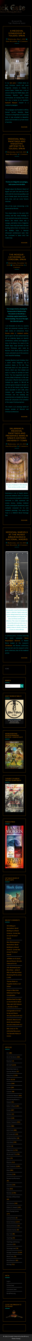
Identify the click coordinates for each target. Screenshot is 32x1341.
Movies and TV (11, 1154)
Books (8, 1079)
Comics (9, 1083)
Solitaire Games (11, 1230)
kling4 (8, 990)
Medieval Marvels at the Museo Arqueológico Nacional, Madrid (17, 535)
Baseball (9, 1061)
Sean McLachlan (11, 41)
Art (8, 1053)
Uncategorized (11, 1248)
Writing (9, 1264)
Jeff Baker (10, 958)
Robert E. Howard (12, 1207)
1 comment (24, 154)
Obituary (9, 1174)
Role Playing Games (13, 1211)
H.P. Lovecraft (11, 1134)
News (8, 1170)
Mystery (9, 1162)
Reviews (9, 1193)
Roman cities (9, 333)
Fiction (9, 1118)
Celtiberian (8, 645)
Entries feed (10, 1285)
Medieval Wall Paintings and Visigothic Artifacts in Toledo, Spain (17, 144)
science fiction (11, 1218)
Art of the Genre (11, 1057)
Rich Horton (10, 1203)
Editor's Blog (11, 1106)
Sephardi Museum (11, 103)
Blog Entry (10, 1075)
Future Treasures (12, 1122)
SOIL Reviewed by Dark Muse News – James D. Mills (13, 970)
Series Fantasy (11, 1222)
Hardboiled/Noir (12, 1138)
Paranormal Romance (13, 1178)
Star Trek (9, 1234)
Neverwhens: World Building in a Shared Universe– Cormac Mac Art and (13, 933)
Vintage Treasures (12, 1252)
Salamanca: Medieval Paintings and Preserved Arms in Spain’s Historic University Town (17, 434)
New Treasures (11, 1166)
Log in (8, 1281)
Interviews (10, 1142)
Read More (24, 127)
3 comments (23, 446)
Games (9, 1126)
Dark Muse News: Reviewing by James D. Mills (14, 974)
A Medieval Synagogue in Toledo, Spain (17, 33)
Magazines (10, 1150)
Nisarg (18, 1338)
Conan (8, 1087)
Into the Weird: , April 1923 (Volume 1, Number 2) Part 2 (14, 1004)
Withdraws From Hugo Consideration (13, 992)
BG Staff (9, 1065)
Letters (9, 1146)
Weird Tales (10, 1256)
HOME (7, 669)
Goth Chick (10, 1130)
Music (8, 1158)
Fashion (9, 1114)
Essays (9, 1110)
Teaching (9, 1238)
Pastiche (9, 1185)
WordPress (24, 1336)
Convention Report (12, 1095)
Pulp (8, 1189)
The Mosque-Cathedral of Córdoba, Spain (17, 257)
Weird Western (11, 1260)
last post (13, 83)
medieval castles (22, 333)
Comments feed (11, 1289)
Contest (9, 1091)
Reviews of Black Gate (13, 1197)
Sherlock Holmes (12, 1226)
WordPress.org (11, 1293)
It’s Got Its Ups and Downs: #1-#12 (14, 961)
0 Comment (24, 41)
